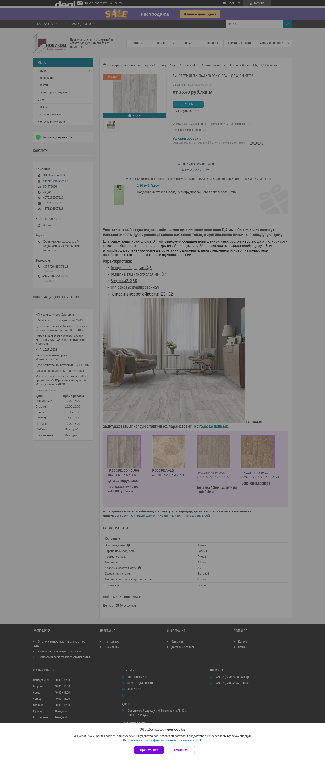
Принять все (149, 750)
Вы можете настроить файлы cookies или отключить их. (161, 740)
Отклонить (181, 750)
